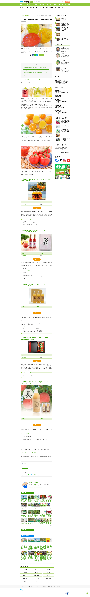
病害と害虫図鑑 (45, 7)
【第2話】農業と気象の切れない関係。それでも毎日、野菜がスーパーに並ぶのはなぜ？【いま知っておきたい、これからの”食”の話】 (37, 523)
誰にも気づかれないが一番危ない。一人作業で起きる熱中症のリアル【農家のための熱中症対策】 (30, 523)
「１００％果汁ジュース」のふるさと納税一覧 (29, 452)
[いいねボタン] (22, 17)
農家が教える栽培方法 (30, 7)
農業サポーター (22, 7)
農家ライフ (25, 575)
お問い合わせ (53, 586)
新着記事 (25, 569)
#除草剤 (61, 149)
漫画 (59, 7)
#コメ (65, 149)
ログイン (61, 1)
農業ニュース (37, 569)
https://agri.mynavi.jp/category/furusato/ (35, 487)
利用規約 (44, 586)
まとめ (24, 75)
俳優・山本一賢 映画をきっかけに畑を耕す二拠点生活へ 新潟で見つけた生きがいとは (36, 508)
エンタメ (48, 575)
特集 (62, 7)
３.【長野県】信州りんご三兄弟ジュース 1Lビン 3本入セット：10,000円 (34, 70)
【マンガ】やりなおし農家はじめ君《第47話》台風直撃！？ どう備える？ (49, 508)
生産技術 (48, 569)
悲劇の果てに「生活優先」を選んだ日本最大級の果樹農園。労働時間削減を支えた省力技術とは (30, 500)
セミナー (36, 581)
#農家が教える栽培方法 (64, 152)
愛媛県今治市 (24, 204)
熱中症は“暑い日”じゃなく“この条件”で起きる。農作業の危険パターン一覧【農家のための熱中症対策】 (30, 508)
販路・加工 (37, 572)
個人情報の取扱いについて (37, 586)
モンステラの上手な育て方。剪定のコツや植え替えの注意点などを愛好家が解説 (24, 523)
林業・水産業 (48, 578)
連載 (55, 7)
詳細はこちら (37, 208)
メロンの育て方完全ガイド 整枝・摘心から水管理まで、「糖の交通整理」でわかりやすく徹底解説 (49, 523)
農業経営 (25, 572)
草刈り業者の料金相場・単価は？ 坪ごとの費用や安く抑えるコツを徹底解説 (36, 500)
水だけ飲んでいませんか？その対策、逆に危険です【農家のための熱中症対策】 (24, 500)
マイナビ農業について (23, 586)
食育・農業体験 (37, 575)
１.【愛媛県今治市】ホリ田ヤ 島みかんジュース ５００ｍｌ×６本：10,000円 (34, 67)
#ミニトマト (57, 152)
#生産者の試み (58, 147)
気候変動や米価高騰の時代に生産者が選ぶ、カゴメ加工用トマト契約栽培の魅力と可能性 (24, 508)
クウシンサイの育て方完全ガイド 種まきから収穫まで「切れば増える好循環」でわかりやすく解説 (49, 500)
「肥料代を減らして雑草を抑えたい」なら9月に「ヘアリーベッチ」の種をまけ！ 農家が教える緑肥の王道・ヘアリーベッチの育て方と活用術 (37, 515)
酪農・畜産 (49, 572)
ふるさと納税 (27, 15)
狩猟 (25, 581)
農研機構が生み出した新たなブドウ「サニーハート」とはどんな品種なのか (49, 515)
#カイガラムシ (64, 147)
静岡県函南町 (24, 357)
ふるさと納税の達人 (34, 482)
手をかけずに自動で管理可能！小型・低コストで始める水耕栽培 (42, 523)
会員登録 (68, 1)
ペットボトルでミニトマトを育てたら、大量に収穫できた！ (42, 500)
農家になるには (38, 7)
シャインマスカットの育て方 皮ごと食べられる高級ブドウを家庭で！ (42, 508)
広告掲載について (59, 586)
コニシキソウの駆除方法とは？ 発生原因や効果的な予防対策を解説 (30, 515)
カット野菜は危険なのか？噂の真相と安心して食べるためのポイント (42, 515)
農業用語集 (51, 7)
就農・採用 (25, 578)
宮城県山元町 (24, 255)
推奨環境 (48, 586)
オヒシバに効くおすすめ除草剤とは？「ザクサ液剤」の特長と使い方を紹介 (24, 515)
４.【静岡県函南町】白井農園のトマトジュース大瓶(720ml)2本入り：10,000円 (35, 72)
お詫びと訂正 (30, 586)
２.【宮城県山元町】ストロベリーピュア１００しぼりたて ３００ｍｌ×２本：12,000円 (36, 69)
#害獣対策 (57, 149)
